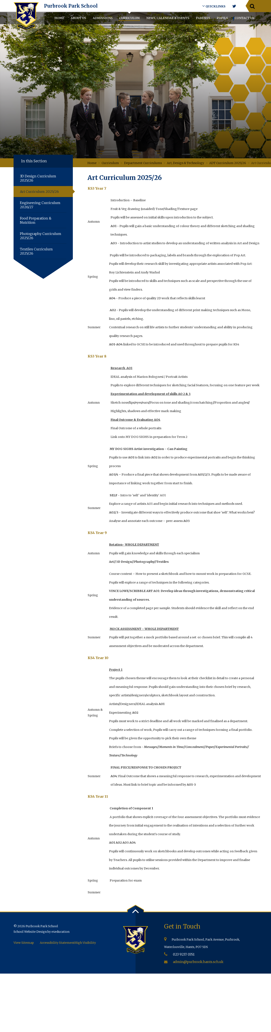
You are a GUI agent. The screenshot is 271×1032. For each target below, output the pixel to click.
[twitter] (234, 6)
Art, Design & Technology (185, 163)
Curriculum (110, 163)
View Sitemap (24, 943)
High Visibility (85, 943)
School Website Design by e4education (41, 932)
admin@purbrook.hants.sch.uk (198, 962)
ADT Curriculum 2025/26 (227, 163)
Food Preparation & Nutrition (35, 220)
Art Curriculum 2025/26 (39, 191)
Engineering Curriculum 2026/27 (40, 205)
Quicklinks (215, 6)
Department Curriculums (143, 163)
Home (92, 163)
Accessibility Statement (57, 943)
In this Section (34, 161)
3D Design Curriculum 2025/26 (38, 178)
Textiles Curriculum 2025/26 (36, 251)
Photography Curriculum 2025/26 (40, 236)
